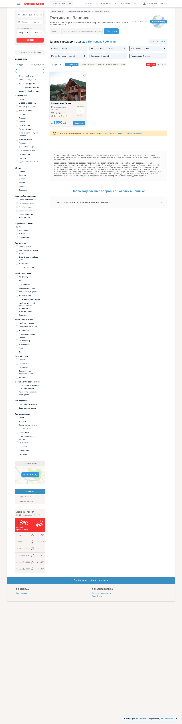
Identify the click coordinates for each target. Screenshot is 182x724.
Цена (123, 64)
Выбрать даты (111, 31)
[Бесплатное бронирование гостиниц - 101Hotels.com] (33, 3)
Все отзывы (21, 593)
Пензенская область (101, 593)
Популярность (71, 64)
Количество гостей (24, 28)
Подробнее (79, 123)
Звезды (101, 64)
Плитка (152, 64)
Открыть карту (30, 474)
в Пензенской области (101, 41)
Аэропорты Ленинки (25, 501)
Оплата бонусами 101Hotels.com (26, 216)
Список (163, 64)
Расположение (112, 64)
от (58, 123)
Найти (30, 40)
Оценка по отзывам (87, 64)
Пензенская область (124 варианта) (125, 133)
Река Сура (97, 596)
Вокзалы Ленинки (24, 497)
